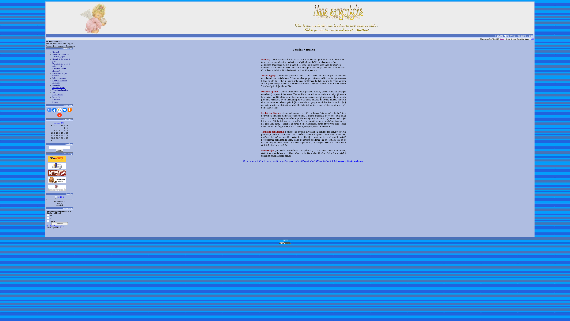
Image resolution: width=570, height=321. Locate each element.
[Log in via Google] (59, 109)
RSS (532, 39)
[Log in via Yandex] (59, 115)
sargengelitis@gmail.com (350, 161)
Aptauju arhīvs (59, 226)
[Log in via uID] (49, 110)
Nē (51, 218)
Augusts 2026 (59, 123)
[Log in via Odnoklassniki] (70, 110)
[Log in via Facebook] (54, 110)
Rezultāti (49, 226)
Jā (51, 215)
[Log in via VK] (64, 110)
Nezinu (52, 221)
